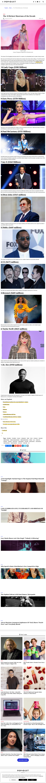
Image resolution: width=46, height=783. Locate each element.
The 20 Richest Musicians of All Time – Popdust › (12, 416)
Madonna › (5, 409)
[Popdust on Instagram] (39, 1)
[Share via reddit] (15, 446)
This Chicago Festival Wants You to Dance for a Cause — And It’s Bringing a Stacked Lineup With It (34, 755)
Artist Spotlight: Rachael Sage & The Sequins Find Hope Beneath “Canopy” (22, 479)
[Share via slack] (25, 446)
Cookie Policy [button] (41, 776)
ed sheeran (35, 438)
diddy (28, 438)
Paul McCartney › (6, 404)
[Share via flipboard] (20, 446)
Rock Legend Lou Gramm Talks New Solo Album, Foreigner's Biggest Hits (11, 663)
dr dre (31, 438)
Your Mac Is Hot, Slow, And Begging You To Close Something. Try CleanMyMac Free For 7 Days (11, 724)
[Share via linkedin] (23, 446)
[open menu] (2, 1)
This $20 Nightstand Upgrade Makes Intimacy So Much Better (33, 692)
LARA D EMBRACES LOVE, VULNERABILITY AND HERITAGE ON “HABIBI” (22, 509)
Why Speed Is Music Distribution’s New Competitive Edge (20, 566)
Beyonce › (5, 411)
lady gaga (10, 441)
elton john (40, 438)
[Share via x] (13, 446)
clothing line (23, 438)
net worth (26, 441)
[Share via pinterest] (18, 446)
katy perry (5, 441)
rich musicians (38, 441)
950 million (14, 438)
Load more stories (23, 760)
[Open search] (43, 1)
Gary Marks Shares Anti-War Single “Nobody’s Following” (20, 538)
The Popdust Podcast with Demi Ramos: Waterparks (18, 594)
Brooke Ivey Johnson (8, 18)
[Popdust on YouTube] (37, 1)
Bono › (4, 406)
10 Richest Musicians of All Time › (9, 414)
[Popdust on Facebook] (33, 1)
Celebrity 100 (39, 61)
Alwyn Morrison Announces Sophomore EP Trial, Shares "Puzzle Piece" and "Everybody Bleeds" (22, 623)
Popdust (6, 7)
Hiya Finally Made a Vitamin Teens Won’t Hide (34, 663)
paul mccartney (31, 441)
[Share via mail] (28, 446)
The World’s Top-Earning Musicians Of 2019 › (11, 424)
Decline (23, 779)
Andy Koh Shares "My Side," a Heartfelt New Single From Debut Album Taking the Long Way (11, 693)
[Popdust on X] (35, 1)
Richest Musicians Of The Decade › (9, 421)
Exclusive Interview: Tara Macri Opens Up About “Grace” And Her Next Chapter (11, 754)
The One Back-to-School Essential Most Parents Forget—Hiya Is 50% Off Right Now (34, 723)
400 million (9, 438)
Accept (32, 779)
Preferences (14, 779)
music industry (20, 441)
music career (15, 441)
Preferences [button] (23, 777)
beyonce (18, 438)
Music (10, 7)
